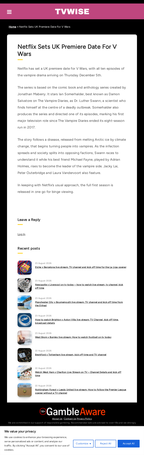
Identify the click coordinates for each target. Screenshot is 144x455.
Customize (82, 443)
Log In (21, 234)
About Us (57, 418)
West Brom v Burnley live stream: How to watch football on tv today (73, 337)
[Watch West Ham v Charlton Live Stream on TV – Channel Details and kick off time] (25, 373)
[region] (72, 440)
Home (12, 26)
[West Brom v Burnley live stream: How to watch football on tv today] (25, 338)
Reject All (105, 443)
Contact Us (70, 418)
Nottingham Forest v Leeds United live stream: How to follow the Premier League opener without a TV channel (80, 391)
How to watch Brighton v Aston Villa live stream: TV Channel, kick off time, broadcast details (77, 321)
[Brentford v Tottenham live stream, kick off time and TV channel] (25, 355)
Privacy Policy (84, 418)
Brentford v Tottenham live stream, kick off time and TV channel (70, 354)
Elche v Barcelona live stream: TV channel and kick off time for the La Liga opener (80, 267)
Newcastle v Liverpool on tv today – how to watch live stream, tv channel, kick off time (79, 286)
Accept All (129, 443)
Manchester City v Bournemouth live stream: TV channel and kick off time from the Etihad (79, 304)
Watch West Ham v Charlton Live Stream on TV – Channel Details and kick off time (78, 374)
